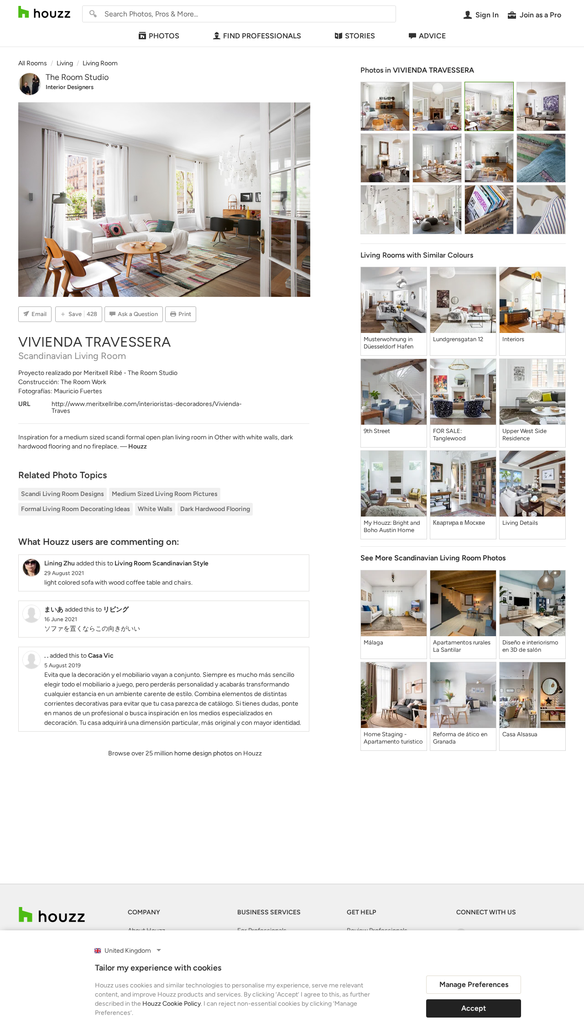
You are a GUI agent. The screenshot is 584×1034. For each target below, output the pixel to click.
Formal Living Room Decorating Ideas (75, 509)
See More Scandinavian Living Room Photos (433, 558)
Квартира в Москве (459, 522)
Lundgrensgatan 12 (458, 339)
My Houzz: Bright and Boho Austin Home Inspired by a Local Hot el (392, 526)
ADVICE (432, 36)
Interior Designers (70, 87)
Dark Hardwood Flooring (215, 509)
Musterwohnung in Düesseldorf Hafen (388, 343)
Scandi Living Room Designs (62, 494)
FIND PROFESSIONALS (262, 36)
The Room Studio (77, 77)
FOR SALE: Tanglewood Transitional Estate (457, 434)
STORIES (360, 36)
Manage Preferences (473, 984)
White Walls (155, 509)
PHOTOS (164, 36)
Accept (473, 1008)
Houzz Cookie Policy (171, 1004)
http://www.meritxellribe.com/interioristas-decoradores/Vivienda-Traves (147, 407)
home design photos (203, 753)
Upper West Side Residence (524, 434)
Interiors (513, 339)
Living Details (520, 522)
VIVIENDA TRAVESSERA (433, 70)
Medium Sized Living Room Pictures (165, 494)
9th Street (377, 430)
